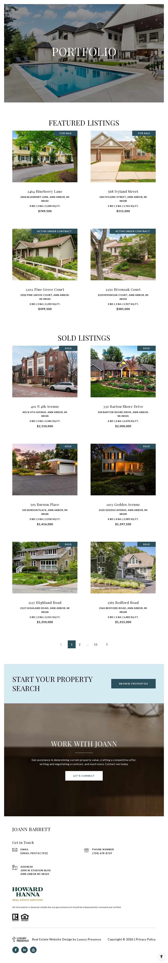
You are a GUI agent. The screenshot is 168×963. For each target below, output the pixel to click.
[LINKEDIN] (24, 950)
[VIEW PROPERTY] (44, 170)
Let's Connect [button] (84, 775)
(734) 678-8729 (102, 853)
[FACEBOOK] (15, 950)
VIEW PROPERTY (45, 173)
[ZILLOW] (33, 950)
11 (96, 644)
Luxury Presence (89, 939)
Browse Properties (133, 683)
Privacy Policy (146, 939)
